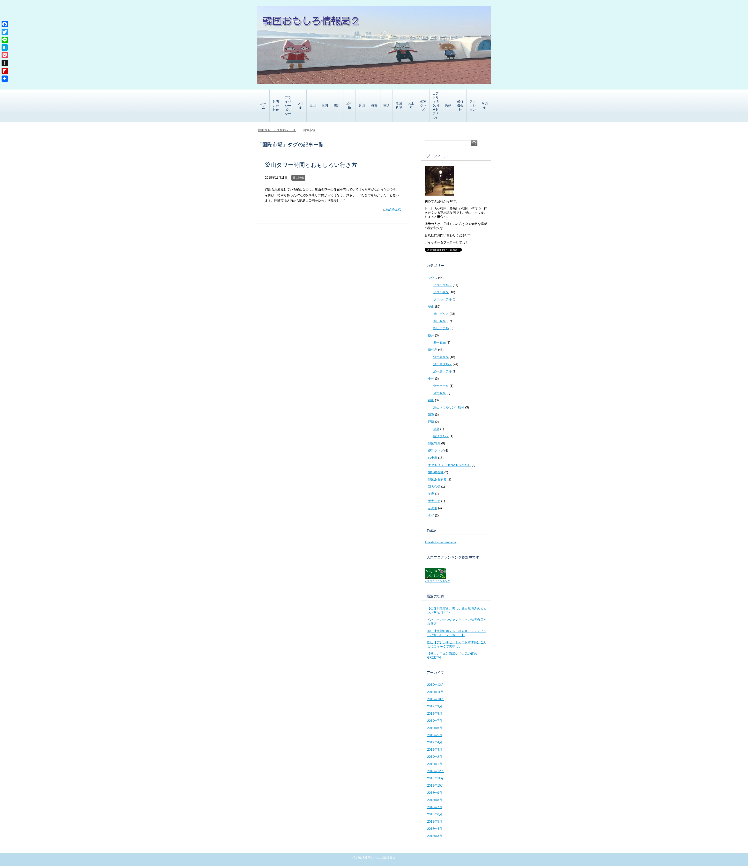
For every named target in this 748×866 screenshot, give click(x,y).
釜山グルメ (441, 313)
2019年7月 (434, 720)
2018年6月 (434, 814)
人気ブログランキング (437, 581)
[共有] (5, 79)
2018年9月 (434, 792)
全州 (325, 105)
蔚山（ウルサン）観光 (448, 407)
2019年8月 (434, 713)
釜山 (313, 105)
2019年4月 (434, 742)
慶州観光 (439, 342)
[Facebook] (5, 24)
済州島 (349, 105)
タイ (431, 515)
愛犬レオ (434, 501)
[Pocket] (5, 55)
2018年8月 (434, 800)
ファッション (472, 105)
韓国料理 (399, 105)
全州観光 (439, 393)
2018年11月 (435, 778)
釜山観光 (298, 177)
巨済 (386, 105)
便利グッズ (423, 105)
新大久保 (434, 486)
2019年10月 (435, 699)
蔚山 (362, 105)
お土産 (411, 105)
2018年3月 (434, 836)
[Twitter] (5, 32)
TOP (279, 130)
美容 (448, 105)
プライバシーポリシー (288, 105)
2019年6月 (434, 728)
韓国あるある (437, 479)
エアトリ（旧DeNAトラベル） (435, 105)
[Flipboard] (5, 71)
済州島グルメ (442, 364)
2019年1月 (434, 764)
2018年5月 (434, 821)
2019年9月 (434, 706)
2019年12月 (435, 684)
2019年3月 (434, 749)
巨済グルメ (441, 436)
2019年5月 (434, 735)
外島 (436, 429)
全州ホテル (441, 385)
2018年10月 (435, 785)
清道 (374, 105)
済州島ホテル (442, 371)
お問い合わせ (276, 105)
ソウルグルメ (442, 285)
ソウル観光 (441, 292)
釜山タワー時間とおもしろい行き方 (314, 165)
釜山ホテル (441, 328)
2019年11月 (435, 692)
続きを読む (393, 209)
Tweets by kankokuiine (440, 542)
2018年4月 (434, 828)
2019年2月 (434, 756)
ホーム (263, 105)
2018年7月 (434, 807)
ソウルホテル (442, 299)
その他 (485, 105)
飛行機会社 (460, 105)
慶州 (337, 105)
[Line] (5, 40)
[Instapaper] (5, 63)
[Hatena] (5, 47)
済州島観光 (441, 357)
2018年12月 (435, 771)
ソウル (300, 105)
